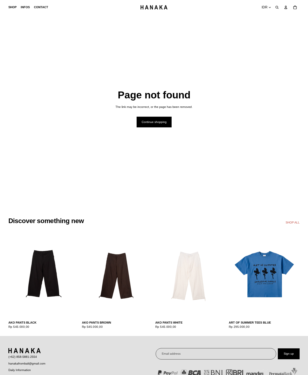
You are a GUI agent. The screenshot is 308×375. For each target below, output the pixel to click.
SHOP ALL (293, 222)
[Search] (277, 7)
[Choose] (73, 312)
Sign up (289, 353)
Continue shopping (154, 122)
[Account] (285, 7)
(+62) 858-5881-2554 (22, 356)
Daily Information (19, 370)
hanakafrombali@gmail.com (26, 363)
